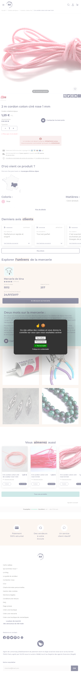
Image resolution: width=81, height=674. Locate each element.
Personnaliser (40, 342)
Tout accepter (41, 346)
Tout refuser (40, 338)
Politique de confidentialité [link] (40, 349)
